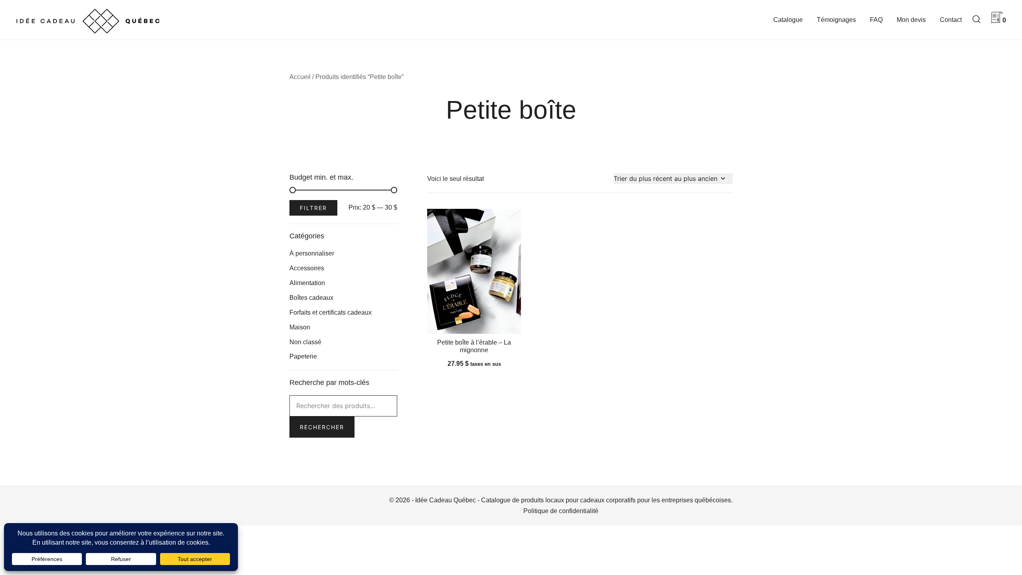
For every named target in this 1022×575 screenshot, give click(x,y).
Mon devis (911, 19)
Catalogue (788, 19)
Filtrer (313, 207)
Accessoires (306, 268)
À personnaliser (311, 253)
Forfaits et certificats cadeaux (330, 312)
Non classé (305, 342)
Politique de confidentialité (560, 511)
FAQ (876, 19)
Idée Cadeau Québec (445, 500)
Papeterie (303, 356)
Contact (951, 19)
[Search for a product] (976, 19)
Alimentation (307, 283)
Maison (299, 327)
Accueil (300, 76)
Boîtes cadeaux (311, 297)
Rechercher (322, 427)
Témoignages (836, 19)
